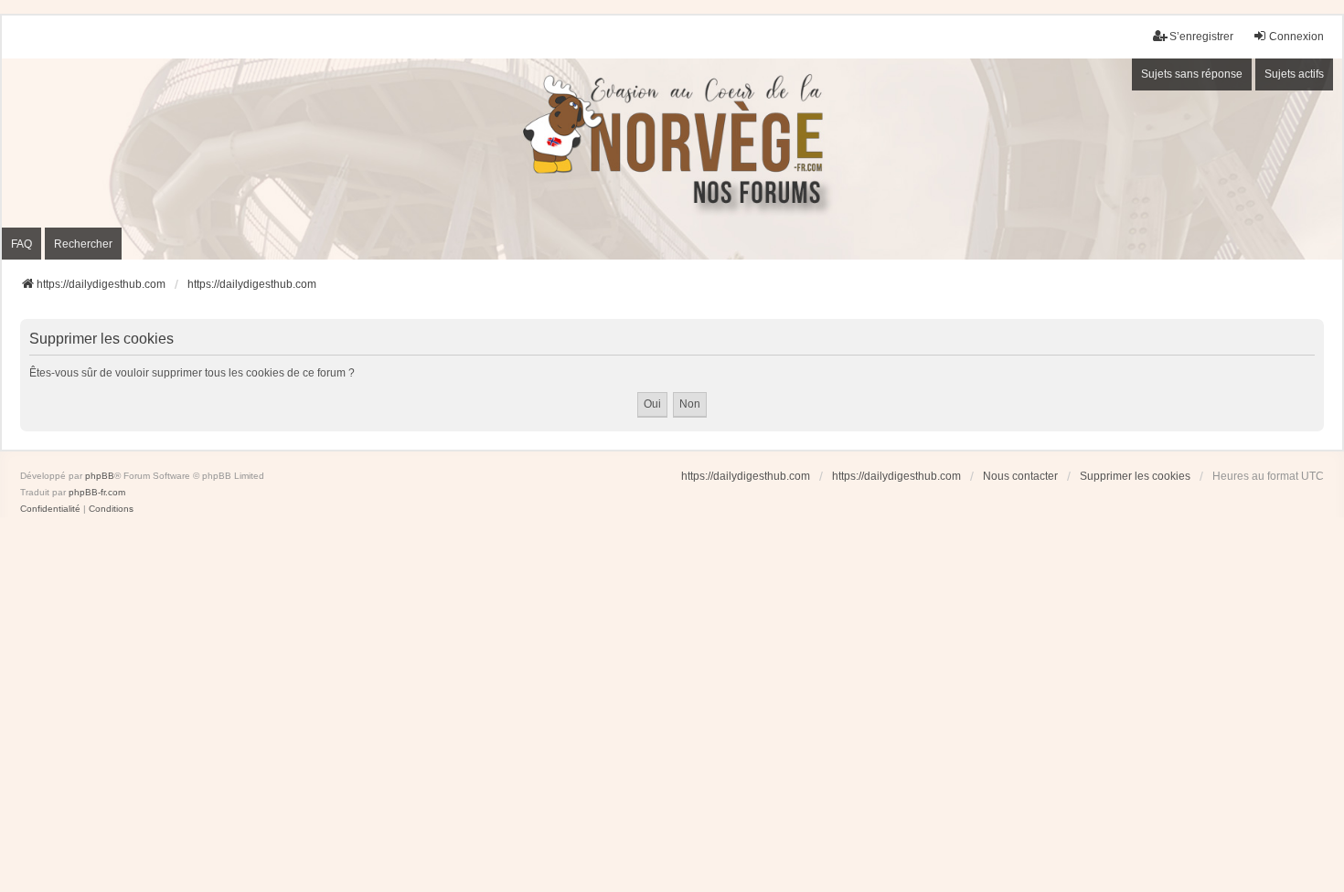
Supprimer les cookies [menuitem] (1135, 476)
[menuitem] (50, 509)
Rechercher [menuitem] (83, 244)
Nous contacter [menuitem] (1020, 476)
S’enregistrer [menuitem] (1201, 36)
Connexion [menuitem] (1296, 36)
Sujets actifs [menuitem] (1294, 74)
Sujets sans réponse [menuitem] (1192, 74)
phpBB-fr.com (97, 492)
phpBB (99, 476)
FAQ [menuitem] (21, 244)
